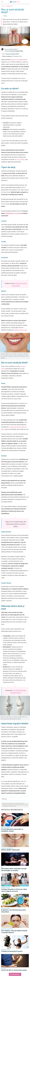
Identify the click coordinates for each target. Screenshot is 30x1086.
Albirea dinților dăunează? (10, 850)
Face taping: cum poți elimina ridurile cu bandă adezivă (14, 931)
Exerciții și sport (5, 827)
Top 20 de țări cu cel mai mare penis (14, 970)
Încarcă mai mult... (15, 974)
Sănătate (3, 6)
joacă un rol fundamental (18, 59)
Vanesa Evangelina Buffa (16, 51)
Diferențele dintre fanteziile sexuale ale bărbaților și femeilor (14, 869)
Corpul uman (9, 6)
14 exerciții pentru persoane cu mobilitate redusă (12, 830)
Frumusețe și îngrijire (7, 848)
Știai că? (3, 968)
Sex (2, 867)
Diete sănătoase (5, 908)
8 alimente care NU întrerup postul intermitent (13, 911)
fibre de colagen (19, 159)
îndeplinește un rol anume (13, 213)
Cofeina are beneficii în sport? (12, 951)
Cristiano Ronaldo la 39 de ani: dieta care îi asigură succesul (14, 890)
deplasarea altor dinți (20, 330)
